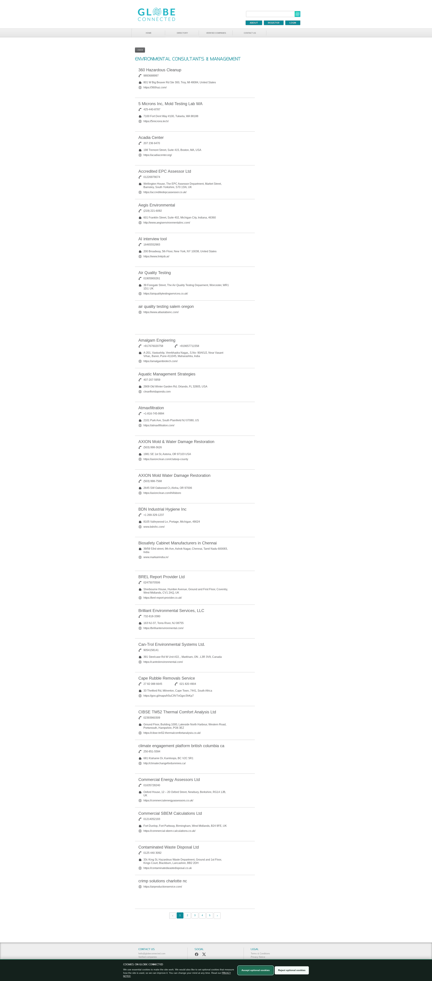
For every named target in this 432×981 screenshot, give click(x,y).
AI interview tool (152, 239)
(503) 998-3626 (152, 447)
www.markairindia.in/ (155, 557)
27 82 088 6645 (152, 683)
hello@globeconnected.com (151, 953)
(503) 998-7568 (152, 481)
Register (273, 22)
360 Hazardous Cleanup (159, 70)
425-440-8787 (151, 109)
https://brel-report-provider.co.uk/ (162, 597)
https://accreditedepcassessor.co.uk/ (164, 192)
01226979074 (151, 177)
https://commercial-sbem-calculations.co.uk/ (169, 830)
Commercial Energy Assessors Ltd (169, 779)
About (254, 22)
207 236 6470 (151, 143)
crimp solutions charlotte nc (162, 881)
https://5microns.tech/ (156, 121)
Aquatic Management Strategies (166, 374)
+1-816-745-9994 (153, 413)
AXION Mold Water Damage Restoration (174, 475)
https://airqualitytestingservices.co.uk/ (165, 293)
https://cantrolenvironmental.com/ (163, 661)
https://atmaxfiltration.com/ (158, 425)
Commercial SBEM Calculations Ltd (170, 813)
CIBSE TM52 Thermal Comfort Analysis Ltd (177, 712)
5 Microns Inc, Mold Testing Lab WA (170, 103)
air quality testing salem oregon (166, 306)
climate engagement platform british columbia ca (181, 745)
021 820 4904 (188, 683)
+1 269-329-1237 (153, 514)
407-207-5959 (151, 379)
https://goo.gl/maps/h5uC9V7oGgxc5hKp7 (168, 695)
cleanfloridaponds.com (157, 391)
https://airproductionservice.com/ (162, 886)
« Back (140, 50)
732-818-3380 (151, 616)
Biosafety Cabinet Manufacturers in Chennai (177, 543)
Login (292, 22)
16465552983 (151, 244)
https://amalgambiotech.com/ (160, 361)
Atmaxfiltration (151, 408)
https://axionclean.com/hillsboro (162, 493)
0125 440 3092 (152, 852)
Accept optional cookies (255, 970)
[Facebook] (197, 954)
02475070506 (151, 582)
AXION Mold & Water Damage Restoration (176, 441)
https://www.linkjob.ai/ (156, 256)
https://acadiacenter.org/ (157, 155)
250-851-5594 (151, 751)
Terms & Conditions (260, 953)
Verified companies (216, 33)
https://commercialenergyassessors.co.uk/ (168, 800)
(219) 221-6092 (152, 210)
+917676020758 (153, 346)
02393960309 (151, 717)
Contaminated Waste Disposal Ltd (168, 847)
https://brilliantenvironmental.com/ (163, 628)
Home (148, 33)
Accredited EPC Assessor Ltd (164, 171)
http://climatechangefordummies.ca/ (164, 763)
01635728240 (151, 785)
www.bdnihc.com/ (154, 526)
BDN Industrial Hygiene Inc (162, 509)
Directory (182, 33)
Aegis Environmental (156, 205)
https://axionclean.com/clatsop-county (165, 459)
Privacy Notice (258, 957)
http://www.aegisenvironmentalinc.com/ (166, 222)
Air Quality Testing (154, 272)
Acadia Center (151, 137)
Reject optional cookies (291, 970)
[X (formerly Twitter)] (204, 954)
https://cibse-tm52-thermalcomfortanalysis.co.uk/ (172, 732)
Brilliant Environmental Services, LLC (171, 610)
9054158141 (151, 650)
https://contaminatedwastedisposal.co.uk (167, 868)
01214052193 (151, 819)
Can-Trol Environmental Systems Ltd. (171, 644)
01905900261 (151, 278)
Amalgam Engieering (156, 340)
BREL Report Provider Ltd (161, 576)
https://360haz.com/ (155, 87)
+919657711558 (189, 346)
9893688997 (151, 75)
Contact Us (250, 33)
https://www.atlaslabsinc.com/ (161, 312)
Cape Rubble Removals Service (166, 678)
